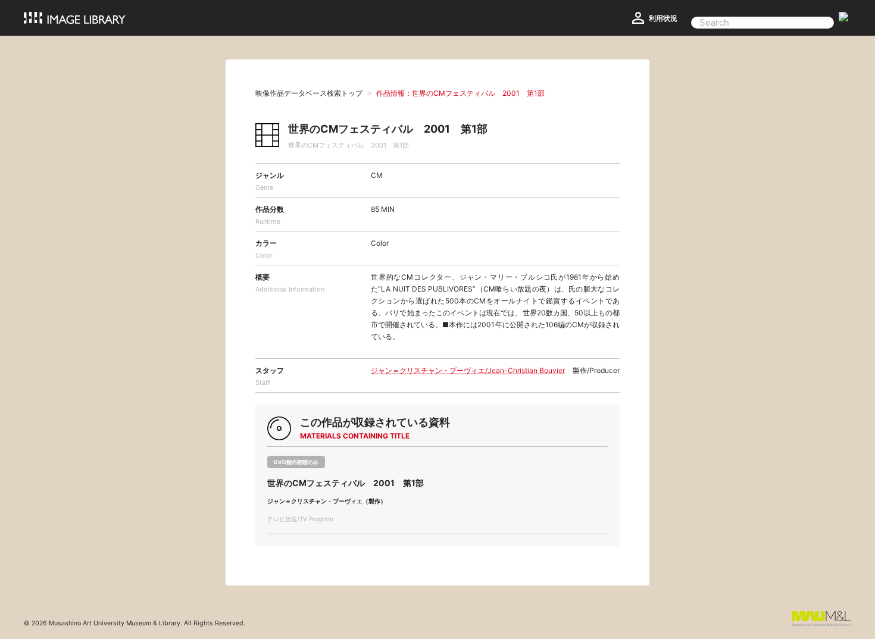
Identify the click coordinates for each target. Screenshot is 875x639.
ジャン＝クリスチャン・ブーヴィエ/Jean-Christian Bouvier (468, 370)
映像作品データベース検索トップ (308, 93)
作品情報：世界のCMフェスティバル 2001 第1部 (460, 93)
